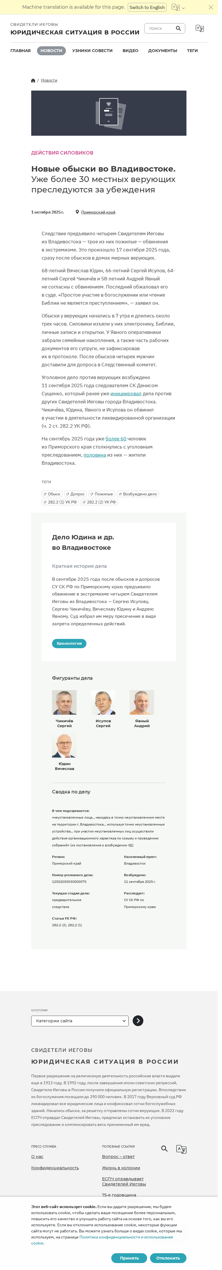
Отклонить (168, 1258)
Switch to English (147, 7)
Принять (129, 1258)
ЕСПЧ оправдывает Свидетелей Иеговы (124, 1181)
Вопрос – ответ (118, 1156)
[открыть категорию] (138, 1021)
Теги (192, 50)
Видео (130, 50)
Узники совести (92, 50)
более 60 (116, 438)
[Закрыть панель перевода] (211, 7)
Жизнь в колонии (121, 1167)
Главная (20, 50)
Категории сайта (54, 1020)
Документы (162, 50)
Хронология (69, 643)
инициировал (126, 393)
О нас (37, 1156)
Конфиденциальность (55, 1167)
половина (95, 455)
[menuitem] (20, 50)
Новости (51, 50)
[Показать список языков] (178, 7)
